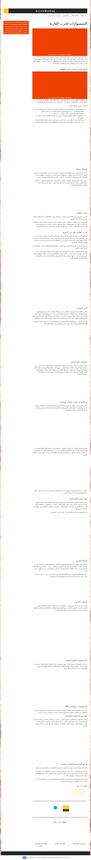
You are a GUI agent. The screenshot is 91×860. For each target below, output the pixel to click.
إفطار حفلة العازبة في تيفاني (40, 844)
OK (25, 857)
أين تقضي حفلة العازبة (79, 843)
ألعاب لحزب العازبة (78, 791)
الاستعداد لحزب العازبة (77, 793)
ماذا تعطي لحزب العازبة (77, 789)
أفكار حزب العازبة (60, 843)
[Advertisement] (60, 41)
